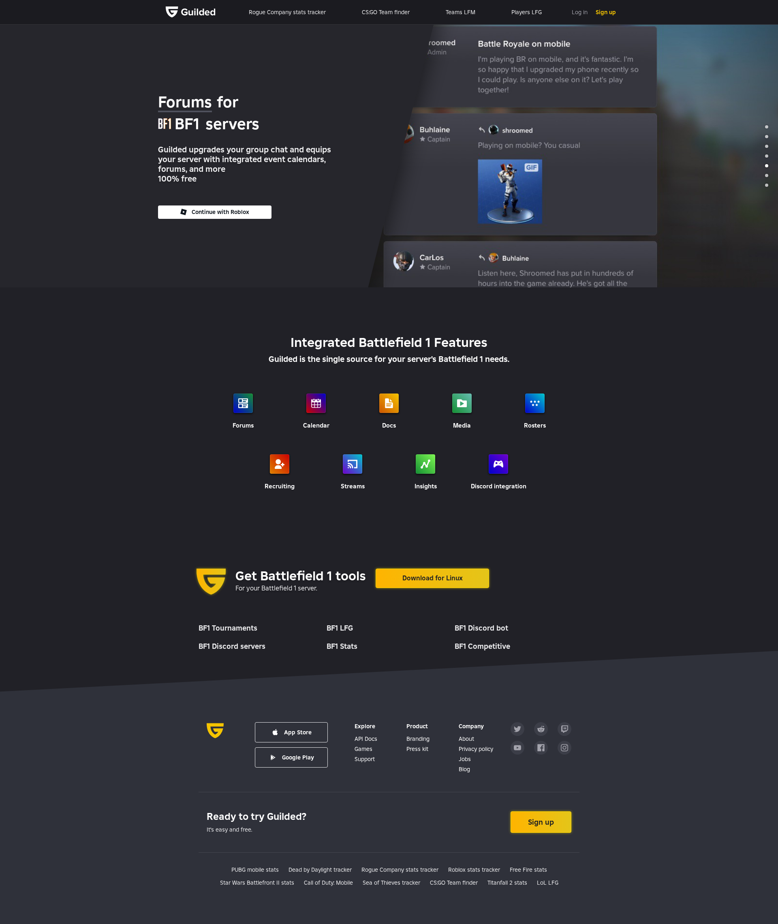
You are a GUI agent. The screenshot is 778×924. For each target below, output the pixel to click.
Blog (464, 769)
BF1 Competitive (482, 646)
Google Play (298, 757)
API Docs (366, 738)
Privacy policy (476, 749)
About (466, 738)
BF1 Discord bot (481, 628)
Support (365, 759)
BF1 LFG (340, 628)
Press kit (417, 749)
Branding (418, 738)
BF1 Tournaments (228, 628)
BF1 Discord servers (232, 646)
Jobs (465, 759)
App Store (298, 732)
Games (363, 749)
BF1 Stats (342, 646)
